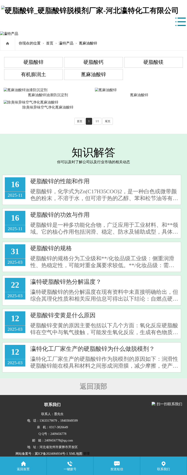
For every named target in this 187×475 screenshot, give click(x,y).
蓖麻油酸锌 (88, 43)
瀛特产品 (66, 43)
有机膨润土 (33, 74)
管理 (86, 453)
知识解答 (93, 152)
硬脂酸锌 (33, 62)
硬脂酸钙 (93, 62)
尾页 (107, 121)
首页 (49, 43)
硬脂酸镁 (153, 62)
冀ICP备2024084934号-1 (51, 453)
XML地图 (75, 453)
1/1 (97, 121)
